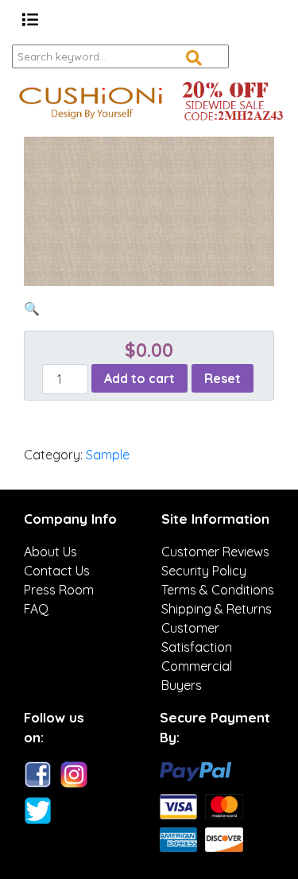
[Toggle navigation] (30, 20)
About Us (50, 552)
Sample (108, 455)
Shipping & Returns (216, 609)
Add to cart (139, 378)
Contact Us (57, 571)
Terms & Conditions (217, 590)
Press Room (59, 590)
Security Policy (203, 571)
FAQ (36, 609)
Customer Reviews (215, 552)
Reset (222, 378)
